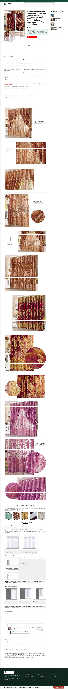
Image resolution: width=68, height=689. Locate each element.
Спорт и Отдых (45, 6)
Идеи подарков (54, 676)
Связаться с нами (41, 676)
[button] (23, 12)
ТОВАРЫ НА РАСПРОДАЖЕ (28, 676)
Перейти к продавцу (32, 36)
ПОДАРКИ (25, 679)
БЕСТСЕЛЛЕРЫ (26, 674)
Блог (62, 6)
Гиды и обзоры (61, 0)
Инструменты (34, 6)
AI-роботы (54, 674)
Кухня (16, 6)
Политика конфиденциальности (43, 674)
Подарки (24, 6)
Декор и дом (7, 6)
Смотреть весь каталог (54, 31)
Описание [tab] (7, 53)
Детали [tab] (11, 53)
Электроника (56, 6)
